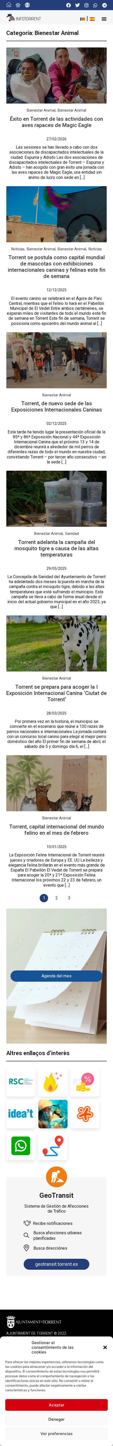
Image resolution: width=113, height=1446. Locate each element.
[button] (105, 1347)
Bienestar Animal (41, 110)
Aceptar (56, 1404)
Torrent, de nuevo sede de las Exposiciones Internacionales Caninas (56, 406)
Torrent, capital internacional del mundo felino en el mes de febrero (56, 830)
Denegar (56, 1419)
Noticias (17, 249)
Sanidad (72, 533)
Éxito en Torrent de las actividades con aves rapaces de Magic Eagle (56, 122)
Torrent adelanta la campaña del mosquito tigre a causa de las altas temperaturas (56, 548)
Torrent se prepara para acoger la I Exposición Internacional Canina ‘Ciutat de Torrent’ (56, 693)
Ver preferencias (56, 1433)
